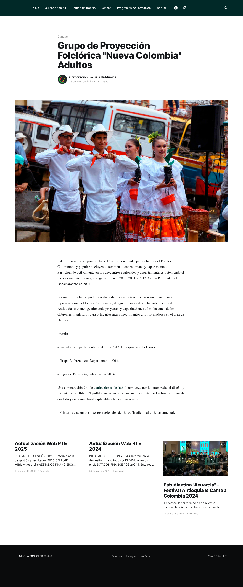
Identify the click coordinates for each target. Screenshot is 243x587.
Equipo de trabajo (84, 8)
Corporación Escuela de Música (92, 77)
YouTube (145, 556)
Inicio (35, 8)
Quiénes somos (55, 8)
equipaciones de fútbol (110, 387)
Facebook (176, 8)
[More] (193, 8)
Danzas (62, 36)
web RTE (162, 8)
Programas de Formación (134, 8)
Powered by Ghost (217, 556)
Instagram (184, 8)
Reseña (106, 8)
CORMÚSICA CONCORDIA (29, 556)
